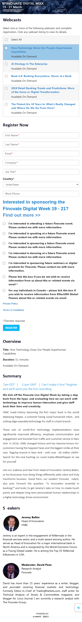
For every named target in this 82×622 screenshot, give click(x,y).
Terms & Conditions (13, 310)
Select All (16, 39)
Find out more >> (21, 215)
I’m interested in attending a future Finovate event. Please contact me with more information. (41, 225)
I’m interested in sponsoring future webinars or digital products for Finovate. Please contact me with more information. (43, 266)
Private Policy (10, 303)
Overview (12, 341)
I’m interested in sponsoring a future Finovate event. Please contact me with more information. (42, 245)
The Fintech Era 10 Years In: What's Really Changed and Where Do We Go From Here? (43, 106)
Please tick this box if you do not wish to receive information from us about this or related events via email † (42, 280)
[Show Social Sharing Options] (78, 608)
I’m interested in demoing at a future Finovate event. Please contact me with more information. (42, 255)
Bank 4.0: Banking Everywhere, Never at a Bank (41, 76)
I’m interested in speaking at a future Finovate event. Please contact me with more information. (42, 235)
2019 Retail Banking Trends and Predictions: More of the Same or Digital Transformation (42, 90)
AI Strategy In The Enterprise (29, 64)
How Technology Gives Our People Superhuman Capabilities (41, 49)
